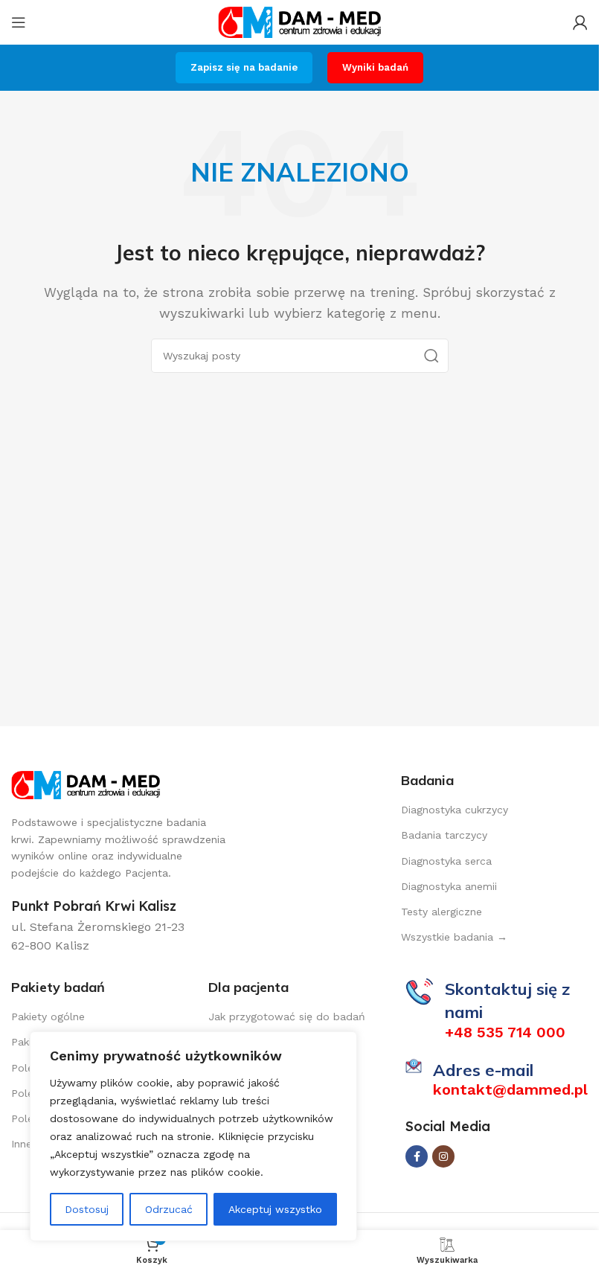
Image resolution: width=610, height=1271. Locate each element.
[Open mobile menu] (18, 22)
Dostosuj (87, 1209)
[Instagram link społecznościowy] (443, 1156)
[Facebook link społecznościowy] (416, 1156)
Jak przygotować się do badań (286, 1016)
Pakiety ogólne (48, 1016)
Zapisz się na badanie (244, 67)
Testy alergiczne (441, 912)
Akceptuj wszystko (275, 1209)
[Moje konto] (580, 22)
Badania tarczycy (444, 835)
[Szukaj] (431, 356)
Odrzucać (169, 1209)
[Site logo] (300, 21)
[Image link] (85, 784)
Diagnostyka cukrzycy (454, 810)
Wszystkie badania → (454, 937)
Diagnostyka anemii (449, 886)
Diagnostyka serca (446, 861)
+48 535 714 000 (505, 1032)
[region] (193, 1136)
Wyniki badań (375, 67)
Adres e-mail (483, 1070)
